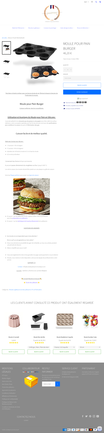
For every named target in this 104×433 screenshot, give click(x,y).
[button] (13, 343)
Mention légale (6, 378)
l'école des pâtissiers (8, 387)
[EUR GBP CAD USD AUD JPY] (86, 2)
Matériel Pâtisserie (18, 28)
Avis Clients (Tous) (7, 384)
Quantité (65, 65)
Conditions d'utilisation (8, 393)
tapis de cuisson (34, 175)
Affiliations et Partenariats (9, 396)
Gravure (65, 74)
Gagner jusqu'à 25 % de (90, 373)
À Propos (4, 375)
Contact (20, 267)
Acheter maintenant (82, 92)
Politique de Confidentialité (10, 399)
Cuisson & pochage (50, 28)
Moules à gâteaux (34, 28)
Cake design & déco (66, 28)
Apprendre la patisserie (9, 390)
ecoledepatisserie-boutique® (12, 429)
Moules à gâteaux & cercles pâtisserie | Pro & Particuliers (25, 290)
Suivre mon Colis (7, 381)
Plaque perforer (15, 175)
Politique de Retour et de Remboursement (9, 403)
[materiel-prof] (31, 214)
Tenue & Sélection (83, 28)
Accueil (4, 38)
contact (26, 420)
